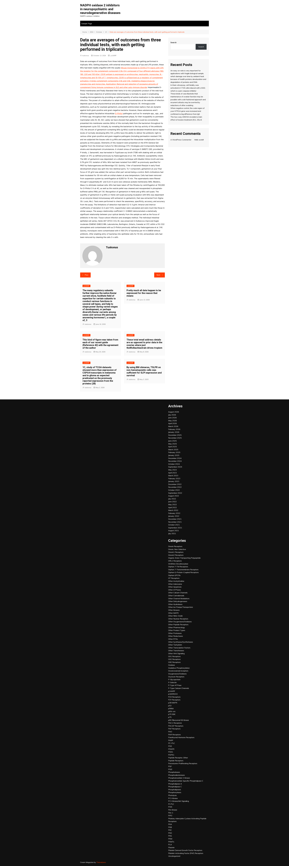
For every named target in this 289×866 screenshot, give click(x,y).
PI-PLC (171, 804)
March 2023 (173, 475)
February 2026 (174, 429)
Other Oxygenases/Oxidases (180, 621)
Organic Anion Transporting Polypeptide (184, 558)
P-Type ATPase (174, 685)
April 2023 (172, 473)
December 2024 (175, 458)
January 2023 (173, 481)
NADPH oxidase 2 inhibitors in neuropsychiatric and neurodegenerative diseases (100, 9)
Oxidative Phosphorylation (179, 668)
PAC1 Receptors (175, 723)
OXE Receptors (174, 662)
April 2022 (172, 507)
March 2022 (173, 510)
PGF (170, 766)
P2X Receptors (174, 697)
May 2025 (172, 444)
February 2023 (174, 478)
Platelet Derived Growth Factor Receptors (185, 850)
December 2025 (175, 435)
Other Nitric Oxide (175, 616)
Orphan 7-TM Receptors (178, 566)
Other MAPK (173, 613)
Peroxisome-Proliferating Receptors (182, 763)
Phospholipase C (175, 786)
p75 (169, 717)
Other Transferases (176, 650)
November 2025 (175, 438)
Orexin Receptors (175, 546)
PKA (170, 824)
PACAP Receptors (175, 726)
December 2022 (175, 484)
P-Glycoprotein (174, 679)
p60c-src (172, 711)
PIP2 (170, 815)
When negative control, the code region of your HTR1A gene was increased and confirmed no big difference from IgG (187, 111)
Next (158, 275)
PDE (170, 746)
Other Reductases (175, 636)
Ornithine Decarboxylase (178, 564)
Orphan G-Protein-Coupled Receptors (183, 572)
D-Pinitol (119, 113)
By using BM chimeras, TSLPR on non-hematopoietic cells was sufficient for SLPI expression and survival (144, 371)
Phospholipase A (175, 784)
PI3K (170, 807)
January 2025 (173, 455)
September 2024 (175, 467)
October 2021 (174, 525)
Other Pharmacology (176, 627)
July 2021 (172, 533)
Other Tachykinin (175, 645)
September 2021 (175, 528)
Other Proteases (175, 633)
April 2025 (172, 446)
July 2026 (172, 415)
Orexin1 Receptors (175, 552)
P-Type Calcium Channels (178, 688)
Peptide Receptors (175, 760)
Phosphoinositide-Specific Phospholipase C (185, 781)
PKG (170, 836)
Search (173, 42)
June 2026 (172, 417)
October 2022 (174, 490)
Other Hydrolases (175, 604)
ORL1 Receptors (175, 561)
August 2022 (173, 496)
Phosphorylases (174, 792)
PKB (170, 827)
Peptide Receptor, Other (178, 758)
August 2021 (173, 530)
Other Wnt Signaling (176, 653)
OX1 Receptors (174, 656)
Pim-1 (170, 813)
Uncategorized (174, 856)
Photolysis (172, 795)
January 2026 (173, 432)
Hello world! (199, 140)
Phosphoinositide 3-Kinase (179, 778)
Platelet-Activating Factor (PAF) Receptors (185, 853)
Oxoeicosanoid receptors (178, 671)
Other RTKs (173, 639)
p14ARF (114, 56)
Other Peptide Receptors (178, 624)
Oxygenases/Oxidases (177, 674)
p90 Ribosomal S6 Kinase (178, 720)
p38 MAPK (172, 703)
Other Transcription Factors (179, 648)
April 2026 (172, 423)
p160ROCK (173, 694)
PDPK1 (171, 755)
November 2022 (175, 487)
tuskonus (85, 56)
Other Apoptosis (175, 587)
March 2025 (173, 449)
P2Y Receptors (174, 700)
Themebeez (101, 862)
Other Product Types (176, 630)
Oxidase (171, 665)
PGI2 (170, 769)
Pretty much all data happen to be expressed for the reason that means (144, 293)
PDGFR (171, 749)
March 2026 (173, 426)
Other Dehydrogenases (177, 601)
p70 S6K (171, 714)
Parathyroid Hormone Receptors (181, 737)
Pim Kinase (172, 810)
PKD (170, 833)
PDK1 (170, 752)
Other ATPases (174, 590)
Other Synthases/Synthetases (180, 642)
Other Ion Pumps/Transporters (180, 607)
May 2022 (172, 504)
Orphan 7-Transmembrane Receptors (183, 569)
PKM (170, 839)
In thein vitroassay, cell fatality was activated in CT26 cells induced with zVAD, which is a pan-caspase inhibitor (187, 88)
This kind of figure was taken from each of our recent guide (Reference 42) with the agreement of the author (100, 343)
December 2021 (175, 519)
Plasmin (171, 847)
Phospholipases (174, 789)
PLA (170, 844)
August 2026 (173, 412)
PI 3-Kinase (173, 798)
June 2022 (172, 501)
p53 (169, 705)
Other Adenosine (175, 584)
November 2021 (175, 522)
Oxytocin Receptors (176, 677)
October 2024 (174, 464)
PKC (170, 830)
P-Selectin (172, 682)
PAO (170, 731)
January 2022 (173, 516)
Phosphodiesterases (176, 775)
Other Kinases (174, 610)
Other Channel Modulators (178, 598)
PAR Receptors (174, 734)
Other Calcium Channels (178, 592)
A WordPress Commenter (180, 140)
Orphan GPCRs (174, 575)
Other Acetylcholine (176, 581)
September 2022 (175, 493)
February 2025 (174, 452)
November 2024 (175, 461)
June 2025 (172, 441)
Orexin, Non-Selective (177, 549)
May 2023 (172, 470)
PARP (170, 740)
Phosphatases (174, 772)
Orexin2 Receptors (175, 555)
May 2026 (172, 420)
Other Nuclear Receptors (178, 619)
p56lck (171, 708)
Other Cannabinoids (176, 595)
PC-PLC (171, 743)
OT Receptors (173, 578)
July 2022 (172, 499)
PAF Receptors (174, 729)
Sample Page (86, 23)
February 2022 (174, 513)
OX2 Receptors (174, 659)
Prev (86, 275)
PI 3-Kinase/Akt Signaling (178, 801)
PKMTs (171, 842)
